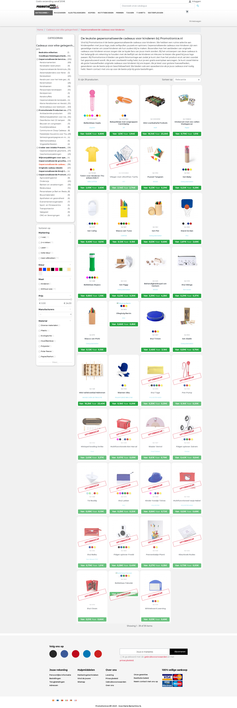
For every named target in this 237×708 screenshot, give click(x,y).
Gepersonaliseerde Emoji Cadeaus (53, 171)
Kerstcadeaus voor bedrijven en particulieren (54, 107)
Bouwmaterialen (47, 195)
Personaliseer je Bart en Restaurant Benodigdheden (54, 191)
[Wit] (64, 269)
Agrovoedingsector (48, 178)
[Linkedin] (87, 654)
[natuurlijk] (68, 269)
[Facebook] (64, 654)
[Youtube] (98, 654)
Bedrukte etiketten (48, 52)
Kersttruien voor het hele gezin (54, 79)
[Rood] (40, 269)
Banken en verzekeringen (51, 185)
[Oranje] (48, 269)
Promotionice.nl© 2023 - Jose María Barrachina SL (118, 706)
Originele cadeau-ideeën (51, 168)
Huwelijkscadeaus (48, 127)
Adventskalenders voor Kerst (53, 73)
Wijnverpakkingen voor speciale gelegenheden (53, 157)
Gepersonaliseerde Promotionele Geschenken (53, 175)
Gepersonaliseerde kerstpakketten (54, 100)
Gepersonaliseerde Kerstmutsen (54, 69)
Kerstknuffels (46, 97)
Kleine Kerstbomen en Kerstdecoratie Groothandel (54, 103)
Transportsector (47, 208)
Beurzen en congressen (50, 124)
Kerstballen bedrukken (50, 66)
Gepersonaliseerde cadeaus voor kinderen (53, 164)
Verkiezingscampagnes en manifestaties (54, 137)
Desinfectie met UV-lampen (52, 120)
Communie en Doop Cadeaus (53, 130)
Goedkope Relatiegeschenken (53, 56)
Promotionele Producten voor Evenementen (53, 110)
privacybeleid (127, 660)
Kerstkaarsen (45, 86)
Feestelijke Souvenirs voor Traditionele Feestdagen (54, 134)
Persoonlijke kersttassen (51, 90)
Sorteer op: (167, 79)
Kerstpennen (46, 93)
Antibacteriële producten (51, 113)
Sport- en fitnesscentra (50, 205)
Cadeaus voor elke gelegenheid (55, 45)
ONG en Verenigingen (50, 215)
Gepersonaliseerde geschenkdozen (54, 151)
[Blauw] (44, 269)
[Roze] (56, 269)
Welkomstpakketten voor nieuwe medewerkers (54, 117)
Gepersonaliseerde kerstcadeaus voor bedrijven (53, 59)
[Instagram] (53, 654)
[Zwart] (52, 269)
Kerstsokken (45, 76)
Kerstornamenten (48, 62)
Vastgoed (44, 212)
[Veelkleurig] (40, 273)
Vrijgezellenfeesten (48, 144)
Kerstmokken (46, 83)
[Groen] (60, 269)
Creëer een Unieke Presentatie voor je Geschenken (53, 147)
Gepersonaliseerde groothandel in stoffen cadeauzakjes (53, 161)
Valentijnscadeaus (48, 141)
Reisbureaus (45, 188)
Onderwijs (44, 181)
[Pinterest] (75, 654)
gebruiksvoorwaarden (155, 657)
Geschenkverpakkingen (50, 154)
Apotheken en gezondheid (52, 198)
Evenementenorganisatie (51, 202)
